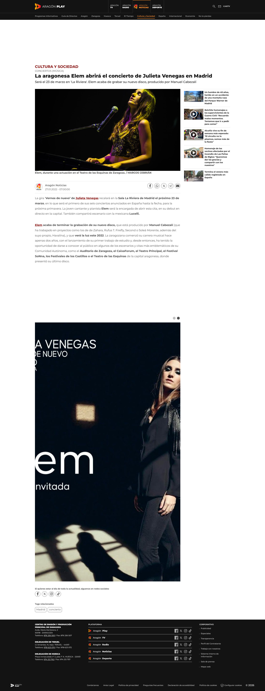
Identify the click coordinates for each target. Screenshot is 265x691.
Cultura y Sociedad (56, 67)
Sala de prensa (208, 662)
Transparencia (207, 639)
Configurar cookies (233, 685)
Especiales (206, 633)
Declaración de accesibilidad (181, 685)
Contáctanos (93, 685)
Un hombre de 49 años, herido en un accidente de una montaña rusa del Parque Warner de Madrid (217, 98)
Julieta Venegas (87, 198)
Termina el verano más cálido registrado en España (216, 175)
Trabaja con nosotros (210, 649)
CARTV (226, 6)
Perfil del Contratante (211, 644)
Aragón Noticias (55, 185)
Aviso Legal (108, 685)
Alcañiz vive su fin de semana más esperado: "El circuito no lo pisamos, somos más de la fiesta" (217, 136)
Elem (38, 225)
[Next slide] (178, 318)
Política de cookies (208, 685)
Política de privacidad (128, 685)
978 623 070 (49, 647)
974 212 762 (49, 659)
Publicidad (206, 628)
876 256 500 (49, 635)
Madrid (40, 609)
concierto (55, 609)
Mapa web (206, 667)
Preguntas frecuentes (153, 685)
